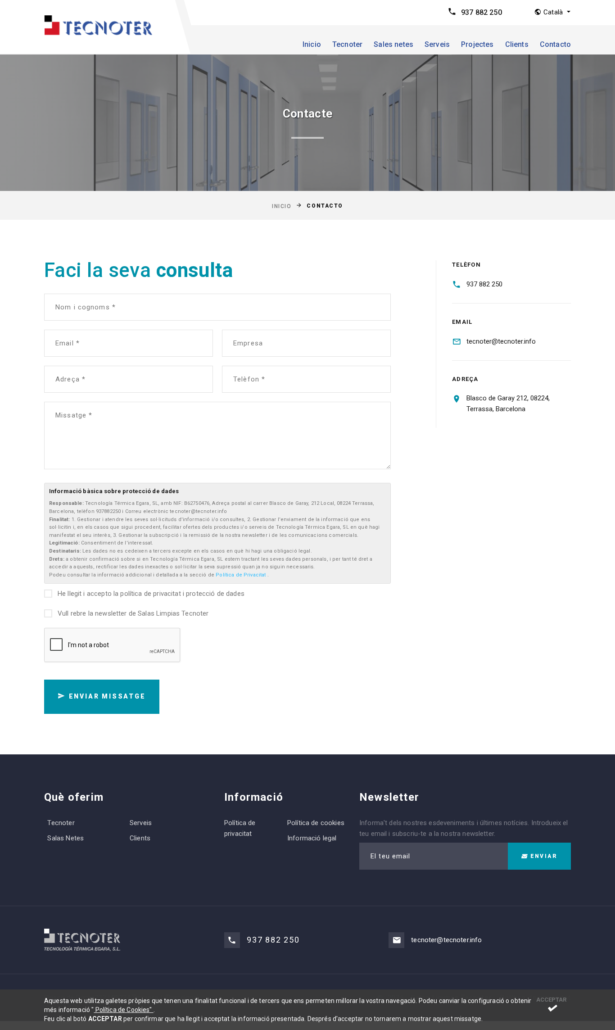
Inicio (312, 44)
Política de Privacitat (241, 575)
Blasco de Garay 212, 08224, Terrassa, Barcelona (508, 403)
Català (553, 12)
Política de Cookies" (123, 1009)
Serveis (437, 44)
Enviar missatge (106, 696)
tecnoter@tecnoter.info (501, 341)
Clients (517, 44)
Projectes (477, 44)
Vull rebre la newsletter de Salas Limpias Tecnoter (133, 613)
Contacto (555, 44)
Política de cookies (315, 823)
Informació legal (311, 838)
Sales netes (393, 44)
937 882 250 (481, 12)
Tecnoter (347, 44)
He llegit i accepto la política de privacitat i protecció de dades (151, 594)
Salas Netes (65, 838)
